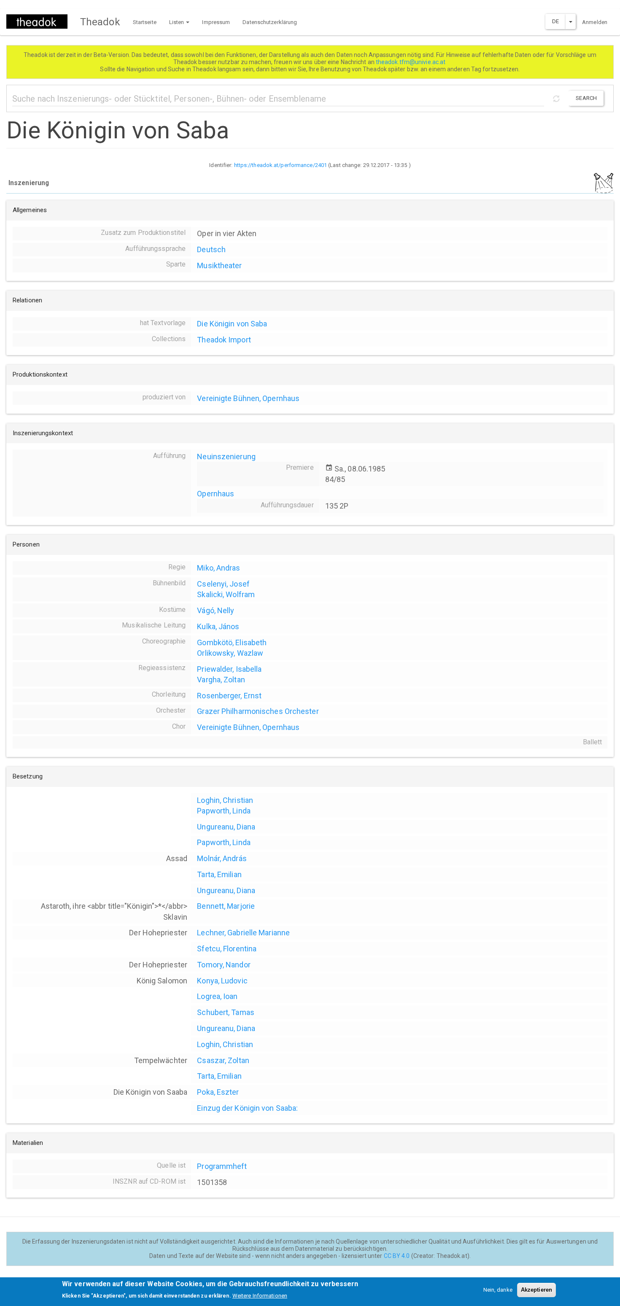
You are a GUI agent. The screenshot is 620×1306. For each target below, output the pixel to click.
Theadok (100, 22)
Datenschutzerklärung (270, 22)
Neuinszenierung (226, 456)
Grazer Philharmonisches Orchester (257, 711)
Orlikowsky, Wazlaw (230, 653)
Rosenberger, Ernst (229, 695)
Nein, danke (497, 1290)
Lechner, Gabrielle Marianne (243, 932)
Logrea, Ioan (217, 996)
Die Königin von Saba (232, 323)
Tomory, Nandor (223, 964)
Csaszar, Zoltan (223, 1060)
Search (586, 98)
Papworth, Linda (224, 810)
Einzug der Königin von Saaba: (247, 1108)
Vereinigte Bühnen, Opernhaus (248, 398)
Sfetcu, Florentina (226, 948)
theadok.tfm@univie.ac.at (411, 62)
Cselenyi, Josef (223, 583)
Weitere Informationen (259, 1296)
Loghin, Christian (225, 800)
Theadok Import (224, 339)
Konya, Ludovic (222, 980)
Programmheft (222, 1166)
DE (555, 21)
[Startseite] (40, 21)
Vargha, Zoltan (221, 679)
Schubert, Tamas (225, 1012)
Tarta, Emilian (219, 874)
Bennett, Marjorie (226, 906)
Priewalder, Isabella (229, 669)
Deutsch (211, 249)
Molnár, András (221, 858)
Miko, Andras (218, 567)
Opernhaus (215, 493)
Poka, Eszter (218, 1092)
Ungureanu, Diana (226, 826)
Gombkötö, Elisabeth (232, 642)
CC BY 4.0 (397, 1255)
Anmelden (594, 22)
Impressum (216, 22)
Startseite (144, 22)
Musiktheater (219, 265)
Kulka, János (218, 626)
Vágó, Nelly (215, 610)
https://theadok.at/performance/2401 (280, 165)
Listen (177, 22)
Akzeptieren (536, 1290)
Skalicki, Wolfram (226, 594)
